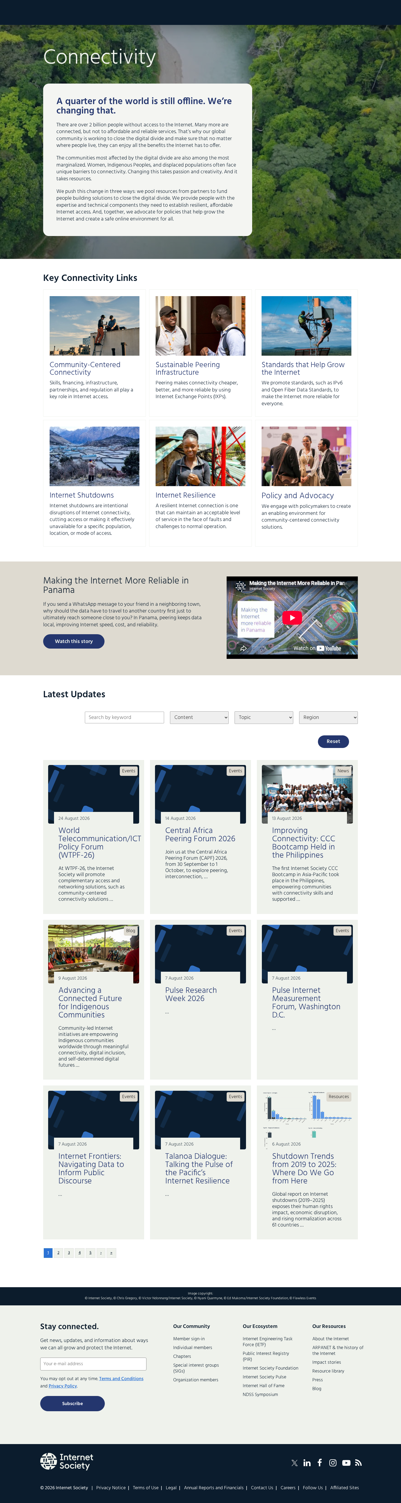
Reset (333, 741)
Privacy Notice (111, 1488)
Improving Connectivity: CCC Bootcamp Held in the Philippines (303, 843)
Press (317, 1380)
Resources (339, 1097)
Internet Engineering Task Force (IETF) (267, 1342)
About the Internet (330, 1339)
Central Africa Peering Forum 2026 (200, 835)
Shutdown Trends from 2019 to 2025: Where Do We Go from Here (304, 1169)
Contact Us (262, 1488)
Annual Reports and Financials (214, 1488)
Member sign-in (189, 1339)
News (343, 771)
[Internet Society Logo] (66, 1461)
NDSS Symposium (260, 1395)
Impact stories (326, 1362)
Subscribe (72, 1404)
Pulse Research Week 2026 (191, 994)
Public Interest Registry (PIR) (266, 1356)
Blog (130, 931)
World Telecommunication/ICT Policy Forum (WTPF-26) (93, 843)
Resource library (328, 1371)
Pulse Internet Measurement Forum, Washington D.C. (306, 1003)
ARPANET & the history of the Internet (337, 1351)
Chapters (182, 1356)
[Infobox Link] (94, 382)
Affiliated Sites (344, 1488)
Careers (288, 1488)
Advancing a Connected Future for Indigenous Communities (90, 1003)
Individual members (192, 1348)
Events (128, 771)
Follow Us (313, 1488)
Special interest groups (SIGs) (196, 1368)
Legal (171, 1488)
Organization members (195, 1380)
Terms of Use (146, 1488)
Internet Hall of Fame (263, 1386)
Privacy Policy (63, 1386)
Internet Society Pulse (264, 1377)
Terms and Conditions (121, 1379)
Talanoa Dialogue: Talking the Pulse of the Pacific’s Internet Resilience (199, 1169)
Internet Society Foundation (270, 1368)
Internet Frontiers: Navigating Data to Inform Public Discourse (91, 1169)
